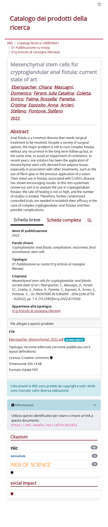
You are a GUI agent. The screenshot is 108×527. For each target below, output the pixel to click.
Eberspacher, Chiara (31, 87)
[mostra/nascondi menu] (99, 4)
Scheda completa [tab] (64, 220)
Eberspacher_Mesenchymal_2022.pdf (36, 339)
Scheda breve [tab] (27, 220)
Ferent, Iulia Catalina (54, 93)
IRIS (10, 43)
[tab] (89, 220)
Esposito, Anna (43, 105)
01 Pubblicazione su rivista (30, 47)
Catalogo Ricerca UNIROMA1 (38, 43)
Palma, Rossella (41, 99)
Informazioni (24, 405)
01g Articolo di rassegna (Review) (35, 52)
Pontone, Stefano (45, 111)
